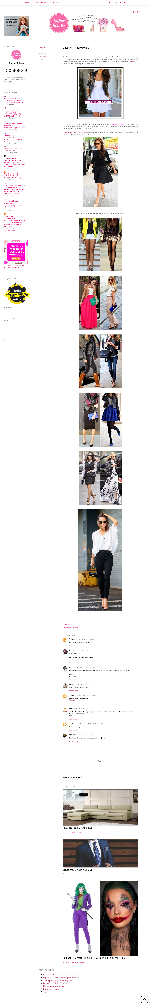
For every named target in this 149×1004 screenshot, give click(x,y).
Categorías (55, 2)
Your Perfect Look (11, 174)
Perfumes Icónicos (51, 988)
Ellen (71, 708)
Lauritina (72, 667)
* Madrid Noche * (10, 158)
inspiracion (43, 56)
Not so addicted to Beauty (14, 186)
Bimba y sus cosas (11, 110)
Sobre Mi (67, 2)
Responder (73, 645)
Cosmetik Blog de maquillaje (11, 202)
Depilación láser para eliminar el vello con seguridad (12, 207)
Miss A (71, 684)
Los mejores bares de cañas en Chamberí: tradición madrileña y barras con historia (14, 163)
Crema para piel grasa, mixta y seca (57, 980)
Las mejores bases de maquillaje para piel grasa (62, 974)
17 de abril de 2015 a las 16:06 (84, 684)
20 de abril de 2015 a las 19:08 (85, 735)
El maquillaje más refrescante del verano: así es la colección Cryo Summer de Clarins (14, 190)
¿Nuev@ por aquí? (39, 2)
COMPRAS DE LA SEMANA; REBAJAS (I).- (13, 177)
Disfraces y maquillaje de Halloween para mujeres (94, 958)
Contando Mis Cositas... (13, 99)
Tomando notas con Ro (78, 724)
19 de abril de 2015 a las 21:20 (86, 695)
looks (41, 59)
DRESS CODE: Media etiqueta (79, 869)
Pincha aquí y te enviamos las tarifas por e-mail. (14, 266)
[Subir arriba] (144, 999)
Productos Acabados (12, 151)
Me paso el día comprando (14, 216)
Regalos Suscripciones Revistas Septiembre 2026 (14, 102)
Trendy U (72, 695)
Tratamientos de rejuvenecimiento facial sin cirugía (14, 139)
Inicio (26, 2)
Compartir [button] (42, 48)
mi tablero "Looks (71, 132)
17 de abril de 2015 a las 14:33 (81, 650)
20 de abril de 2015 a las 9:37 (82, 708)
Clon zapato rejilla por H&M (14, 128)
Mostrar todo (10, 230)
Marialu (72, 735)
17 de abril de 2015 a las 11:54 (86, 639)
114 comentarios (76, 832)
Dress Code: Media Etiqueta (55, 983)
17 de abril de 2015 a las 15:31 (85, 667)
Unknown (73, 639)
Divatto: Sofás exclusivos (78, 828)
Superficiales (9, 135)
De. (70, 650)
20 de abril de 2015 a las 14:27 (97, 723)
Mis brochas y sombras (13, 149)
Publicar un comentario (78, 962)
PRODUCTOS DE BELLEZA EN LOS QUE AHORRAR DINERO (13, 114)
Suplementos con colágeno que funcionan (61, 977)
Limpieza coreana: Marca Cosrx (56, 986)
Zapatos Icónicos (50, 991)
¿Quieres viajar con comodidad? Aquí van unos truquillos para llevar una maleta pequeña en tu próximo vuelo (14, 222)
